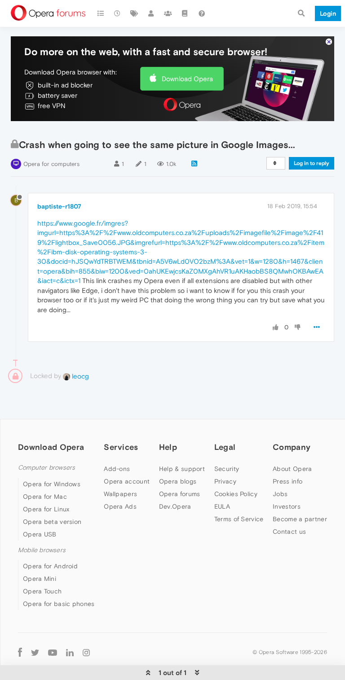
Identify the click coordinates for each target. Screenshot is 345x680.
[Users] (151, 13)
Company (291, 447)
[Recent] (117, 13)
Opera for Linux (46, 509)
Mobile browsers (42, 550)
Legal (225, 447)
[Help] (201, 13)
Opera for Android (50, 566)
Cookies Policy (235, 493)
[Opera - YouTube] (53, 652)
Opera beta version (52, 521)
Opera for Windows (51, 484)
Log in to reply (311, 163)
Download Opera (187, 79)
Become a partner (300, 519)
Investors (287, 506)
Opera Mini (39, 578)
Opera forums (179, 493)
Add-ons (117, 468)
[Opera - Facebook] (20, 652)
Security (226, 468)
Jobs (280, 493)
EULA (222, 506)
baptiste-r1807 (59, 206)
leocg (79, 376)
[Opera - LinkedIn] (70, 652)
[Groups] (168, 13)
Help (168, 447)
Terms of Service (239, 519)
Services (121, 447)
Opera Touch (42, 591)
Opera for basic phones (59, 603)
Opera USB (40, 534)
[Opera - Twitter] (35, 652)
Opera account (127, 481)
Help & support (182, 468)
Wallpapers (120, 493)
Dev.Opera (175, 506)
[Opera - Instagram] (86, 652)
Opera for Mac (45, 496)
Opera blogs (177, 481)
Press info (287, 481)
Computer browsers (46, 467)
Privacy (225, 481)
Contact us (289, 531)
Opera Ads (120, 506)
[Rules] (185, 13)
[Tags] (134, 13)
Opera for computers (51, 164)
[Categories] (100, 13)
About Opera (292, 468)
